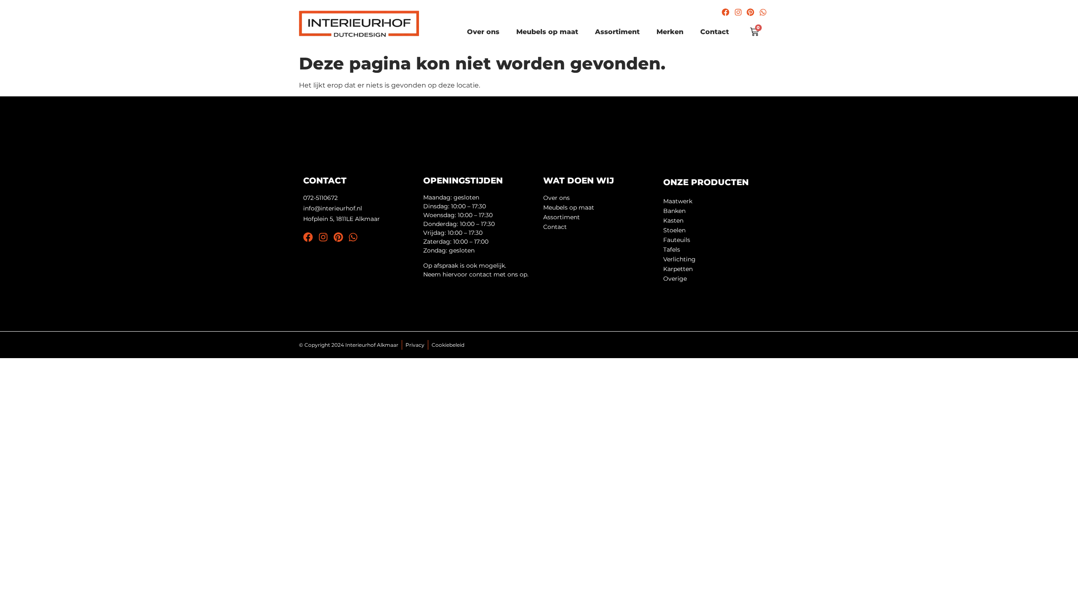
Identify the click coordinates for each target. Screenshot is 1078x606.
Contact (714, 32)
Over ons (483, 32)
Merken (669, 32)
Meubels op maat (547, 32)
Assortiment (617, 32)
